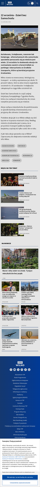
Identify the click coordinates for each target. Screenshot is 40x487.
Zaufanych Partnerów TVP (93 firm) (12, 458)
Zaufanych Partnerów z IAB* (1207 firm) (13, 457)
